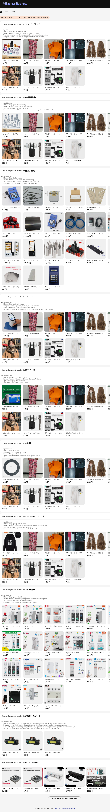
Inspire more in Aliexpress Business (64, 798)
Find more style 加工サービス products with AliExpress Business (24, 17)
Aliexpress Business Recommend (65, 808)
